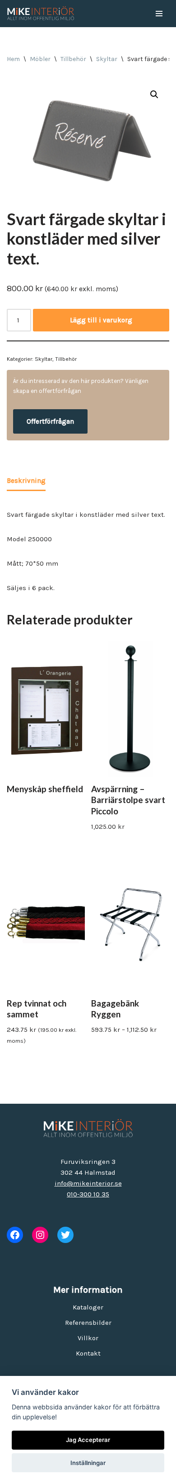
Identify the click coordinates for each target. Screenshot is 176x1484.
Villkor (88, 1338)
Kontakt (88, 1353)
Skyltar (106, 59)
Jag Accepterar (88, 1439)
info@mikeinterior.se (88, 1183)
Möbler (40, 59)
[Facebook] (15, 1235)
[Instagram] (40, 1235)
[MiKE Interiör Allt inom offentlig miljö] (40, 13)
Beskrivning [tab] (26, 481)
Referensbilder (88, 1323)
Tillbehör (73, 59)
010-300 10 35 (88, 1194)
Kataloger (88, 1307)
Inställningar (88, 1462)
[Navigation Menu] (159, 13)
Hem (13, 59)
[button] (154, 94)
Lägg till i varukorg (101, 320)
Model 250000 (29, 539)
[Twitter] (65, 1235)
